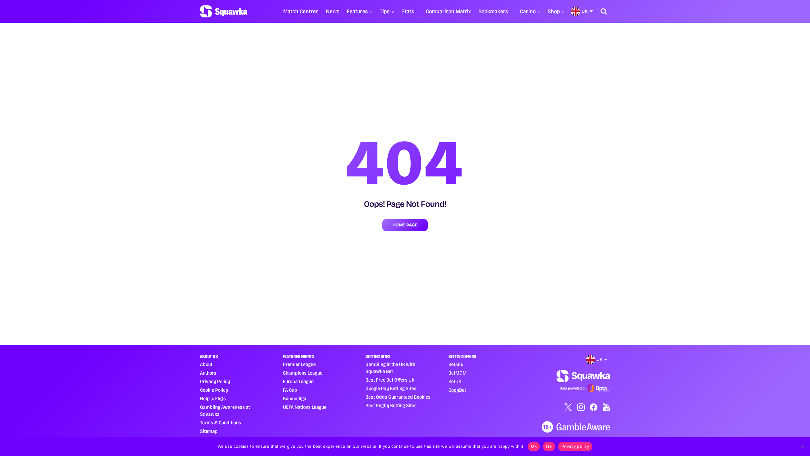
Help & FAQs (213, 399)
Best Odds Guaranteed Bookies (398, 397)
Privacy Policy (215, 381)
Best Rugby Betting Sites (391, 405)
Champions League (302, 373)
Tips (384, 11)
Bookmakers (493, 11)
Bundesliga (294, 399)
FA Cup (290, 390)
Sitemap (209, 431)
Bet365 (455, 364)
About (206, 364)
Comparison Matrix (448, 11)
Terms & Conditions (220, 423)
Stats (408, 11)
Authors (208, 373)
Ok (534, 446)
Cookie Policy (214, 390)
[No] (802, 446)
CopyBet (457, 390)
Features (357, 11)
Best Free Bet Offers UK (389, 380)
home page (404, 225)
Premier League (299, 364)
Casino (528, 11)
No (549, 446)
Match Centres (300, 11)
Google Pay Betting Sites (390, 388)
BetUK (454, 381)
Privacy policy (575, 446)
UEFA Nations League (305, 407)
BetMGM (457, 373)
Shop (554, 11)
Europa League (298, 381)
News (332, 11)
